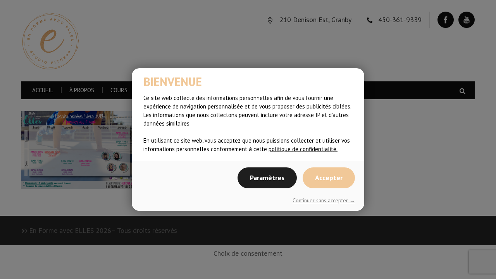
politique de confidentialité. (303, 149)
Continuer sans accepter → (324, 200)
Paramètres (267, 177)
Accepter (329, 177)
